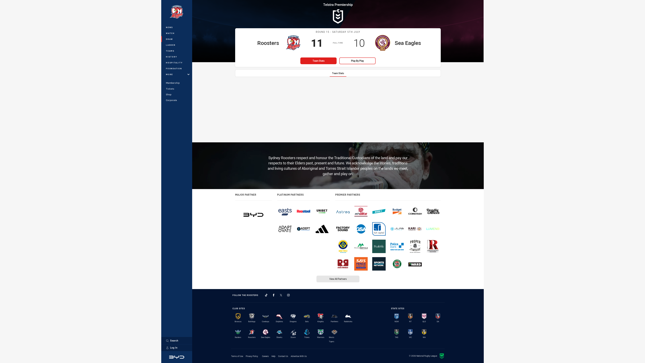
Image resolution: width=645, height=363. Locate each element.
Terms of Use (237, 356)
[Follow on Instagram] (288, 295)
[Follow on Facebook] (273, 295)
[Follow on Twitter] (281, 295)
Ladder (171, 45)
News (169, 27)
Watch (170, 33)
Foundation (174, 68)
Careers (265, 356)
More (169, 74)
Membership (173, 82)
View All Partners (338, 278)
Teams (170, 51)
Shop (168, 94)
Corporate (171, 100)
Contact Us (283, 356)
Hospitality (174, 62)
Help (273, 356)
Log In (174, 347)
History (171, 56)
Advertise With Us (299, 356)
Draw (169, 39)
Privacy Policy (252, 356)
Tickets (170, 88)
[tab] (338, 73)
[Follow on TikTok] (266, 295)
